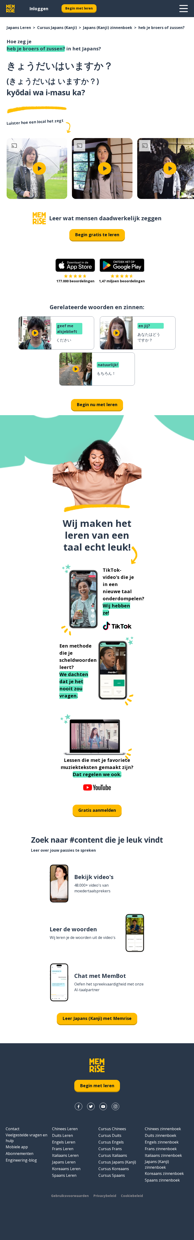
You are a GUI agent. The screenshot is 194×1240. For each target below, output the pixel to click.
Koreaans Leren (66, 1168)
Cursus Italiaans (112, 1155)
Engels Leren (63, 1142)
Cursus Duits (109, 1135)
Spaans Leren (64, 1175)
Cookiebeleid (132, 1195)
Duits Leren (62, 1135)
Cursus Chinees (112, 1128)
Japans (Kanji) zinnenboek (107, 27)
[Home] (39, 218)
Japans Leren (19, 27)
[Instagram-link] (115, 1106)
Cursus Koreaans (113, 1168)
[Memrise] (10, 8)
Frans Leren (62, 1148)
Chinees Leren (65, 1128)
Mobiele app (17, 1146)
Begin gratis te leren (97, 234)
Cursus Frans (110, 1148)
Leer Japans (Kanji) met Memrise (97, 1018)
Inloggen (38, 8)
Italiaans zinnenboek (163, 1155)
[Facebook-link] (78, 1106)
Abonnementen (19, 1153)
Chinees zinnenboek (163, 1128)
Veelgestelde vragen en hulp (26, 1137)
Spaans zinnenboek (162, 1180)
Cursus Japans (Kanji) (57, 27)
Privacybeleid (104, 1195)
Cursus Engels (111, 1142)
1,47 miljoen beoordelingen (122, 281)
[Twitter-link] (91, 1106)
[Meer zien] (183, 8)
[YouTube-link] (103, 1106)
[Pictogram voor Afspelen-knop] (39, 168)
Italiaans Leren (65, 1155)
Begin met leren (79, 8)
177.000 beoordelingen (75, 281)
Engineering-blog (21, 1160)
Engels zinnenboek (162, 1142)
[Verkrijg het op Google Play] (122, 265)
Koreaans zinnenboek (164, 1173)
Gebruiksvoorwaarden (70, 1195)
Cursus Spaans (111, 1175)
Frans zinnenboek (161, 1148)
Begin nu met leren (97, 404)
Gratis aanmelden (97, 810)
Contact (12, 1128)
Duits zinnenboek (160, 1135)
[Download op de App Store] (75, 265)
